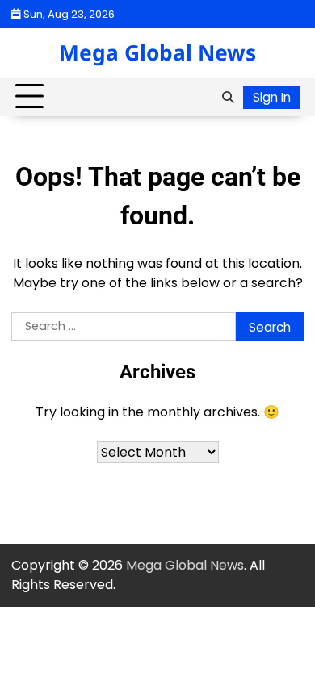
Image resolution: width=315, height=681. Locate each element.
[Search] (228, 97)
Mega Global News (157, 52)
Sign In (272, 97)
